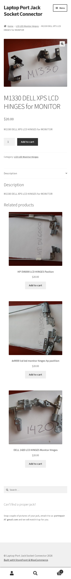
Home (10, 26)
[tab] (35, 173)
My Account (12, 573)
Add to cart (27, 141)
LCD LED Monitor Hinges (27, 26)
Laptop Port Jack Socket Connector (23, 10)
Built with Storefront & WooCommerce (26, 560)
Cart (54, 570)
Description (10, 173)
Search (35, 573)
